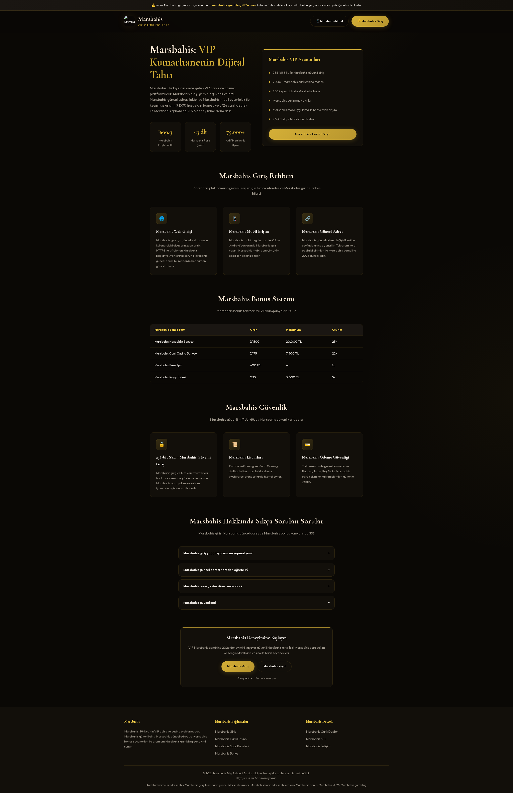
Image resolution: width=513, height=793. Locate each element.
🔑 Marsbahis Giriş (370, 21)
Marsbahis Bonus (226, 753)
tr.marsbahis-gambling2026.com (232, 5)
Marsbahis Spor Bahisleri (232, 746)
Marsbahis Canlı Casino (231, 739)
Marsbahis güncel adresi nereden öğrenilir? (256, 570)
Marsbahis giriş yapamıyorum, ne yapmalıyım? (256, 553)
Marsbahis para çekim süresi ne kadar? (256, 586)
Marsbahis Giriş (238, 666)
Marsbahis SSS (316, 739)
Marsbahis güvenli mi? (256, 603)
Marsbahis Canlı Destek (322, 731)
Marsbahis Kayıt (275, 666)
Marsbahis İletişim (318, 746)
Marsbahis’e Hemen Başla (312, 134)
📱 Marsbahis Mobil (329, 21)
